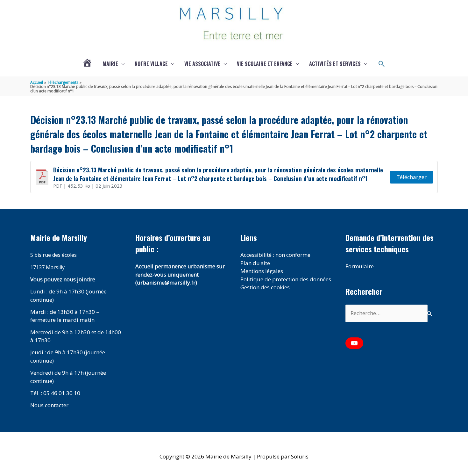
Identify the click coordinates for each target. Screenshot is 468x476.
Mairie (110, 64)
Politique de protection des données (285, 279)
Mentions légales (261, 271)
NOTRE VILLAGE (151, 64)
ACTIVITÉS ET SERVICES (335, 64)
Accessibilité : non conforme (275, 254)
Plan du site (255, 263)
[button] (382, 64)
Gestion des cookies (265, 287)
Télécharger (411, 177)
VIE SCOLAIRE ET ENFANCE (265, 64)
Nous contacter (49, 405)
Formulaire (359, 266)
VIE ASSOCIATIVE (202, 64)
